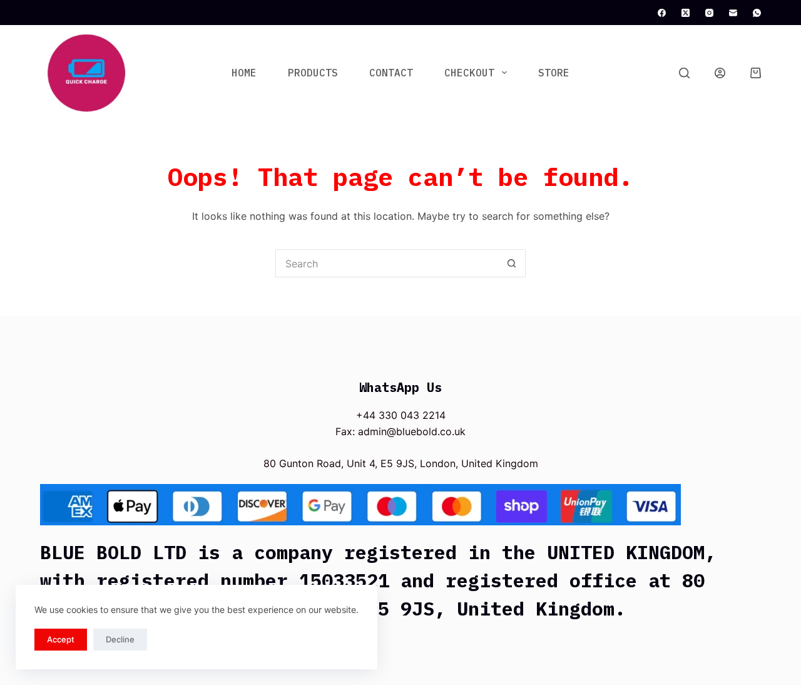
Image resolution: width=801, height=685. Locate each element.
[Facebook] (662, 13)
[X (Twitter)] (685, 13)
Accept (60, 639)
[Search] (684, 73)
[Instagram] (709, 13)
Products (313, 72)
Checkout (469, 72)
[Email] (733, 13)
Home (244, 72)
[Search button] (511, 263)
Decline (120, 639)
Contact (391, 72)
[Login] (720, 73)
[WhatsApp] (757, 13)
